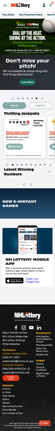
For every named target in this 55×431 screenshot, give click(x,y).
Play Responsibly (44, 345)
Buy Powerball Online (30, 14)
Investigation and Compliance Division (44, 339)
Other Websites (11, 344)
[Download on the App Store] (15, 280)
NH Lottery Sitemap (13, 340)
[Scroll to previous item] (13, 98)
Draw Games (8, 396)
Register (40, 105)
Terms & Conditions (41, 368)
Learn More (27, 82)
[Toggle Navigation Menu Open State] (5, 5)
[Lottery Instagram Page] (24, 328)
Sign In (14, 105)
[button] (44, 5)
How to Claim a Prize (12, 413)
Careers (40, 364)
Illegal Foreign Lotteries (42, 374)
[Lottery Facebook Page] (16, 328)
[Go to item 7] (40, 165)
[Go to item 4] (32, 98)
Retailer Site (42, 354)
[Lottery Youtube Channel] (31, 328)
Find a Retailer (9, 410)
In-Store (6, 392)
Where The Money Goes (42, 349)
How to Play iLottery (12, 406)
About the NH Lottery (14, 332)
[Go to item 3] (27, 98)
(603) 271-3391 (11, 357)
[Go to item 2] (23, 98)
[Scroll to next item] (42, 98)
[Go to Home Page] (27, 316)
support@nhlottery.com (16, 372)
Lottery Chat (11, 378)
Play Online (8, 14)
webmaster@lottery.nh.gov (18, 361)
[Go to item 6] (35, 165)
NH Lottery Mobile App (15, 336)
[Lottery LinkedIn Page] (39, 328)
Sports (5, 399)
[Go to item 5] (36, 98)
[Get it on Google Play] (36, 280)
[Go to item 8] (45, 165)
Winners (6, 403)
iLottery (6, 389)
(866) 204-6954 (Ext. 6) (16, 368)
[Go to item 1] (18, 98)
